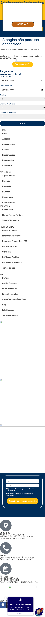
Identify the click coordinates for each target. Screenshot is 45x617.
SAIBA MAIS (22, 24)
